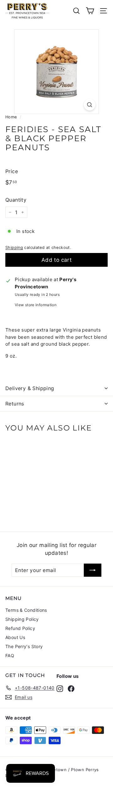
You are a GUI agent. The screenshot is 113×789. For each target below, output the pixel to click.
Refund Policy (20, 628)
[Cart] (90, 11)
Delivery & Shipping (29, 388)
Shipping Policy (22, 619)
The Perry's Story (24, 646)
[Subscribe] (92, 570)
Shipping (14, 247)
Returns (14, 403)
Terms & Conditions (26, 610)
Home (11, 117)
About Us (15, 637)
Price (11, 171)
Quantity (15, 200)
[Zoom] (89, 105)
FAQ (9, 655)
